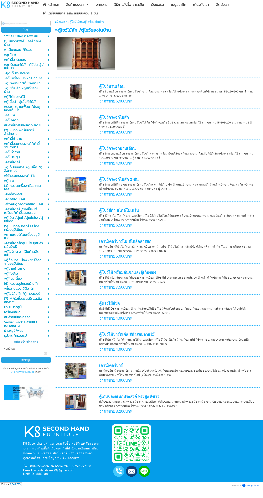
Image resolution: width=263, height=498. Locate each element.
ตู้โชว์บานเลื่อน (112, 86)
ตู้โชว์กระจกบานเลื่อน (117, 148)
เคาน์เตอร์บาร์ (111, 365)
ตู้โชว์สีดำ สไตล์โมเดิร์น (119, 210)
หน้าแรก (60, 21)
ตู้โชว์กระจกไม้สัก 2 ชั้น (119, 179)
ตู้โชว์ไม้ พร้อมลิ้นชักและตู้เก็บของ (127, 272)
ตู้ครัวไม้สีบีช (109, 303)
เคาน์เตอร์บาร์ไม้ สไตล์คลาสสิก (125, 241)
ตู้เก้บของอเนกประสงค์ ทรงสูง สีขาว (129, 396)
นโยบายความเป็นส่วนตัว (22, 372)
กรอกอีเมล (9, 348)
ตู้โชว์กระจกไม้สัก (114, 117)
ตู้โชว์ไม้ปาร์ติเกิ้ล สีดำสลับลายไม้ (127, 334)
